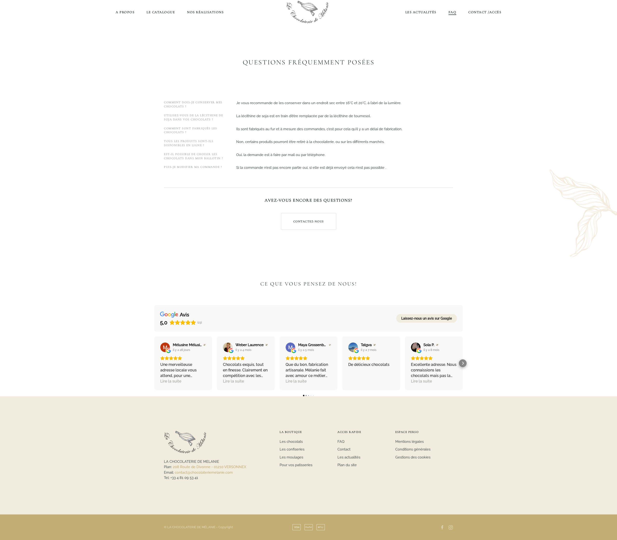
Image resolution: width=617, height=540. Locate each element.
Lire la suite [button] (170, 381)
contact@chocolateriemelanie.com (204, 472)
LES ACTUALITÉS (420, 12)
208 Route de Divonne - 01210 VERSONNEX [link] (209, 467)
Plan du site (347, 465)
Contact (343, 449)
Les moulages (291, 457)
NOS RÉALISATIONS (205, 12)
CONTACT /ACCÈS (484, 12)
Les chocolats (291, 441)
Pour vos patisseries (296, 465)
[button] (154, 363)
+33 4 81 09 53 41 (184, 478)
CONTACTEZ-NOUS (308, 221)
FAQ (452, 12)
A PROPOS (125, 12)
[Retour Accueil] (308, 12)
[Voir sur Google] (165, 347)
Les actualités (348, 457)
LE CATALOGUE (161, 12)
